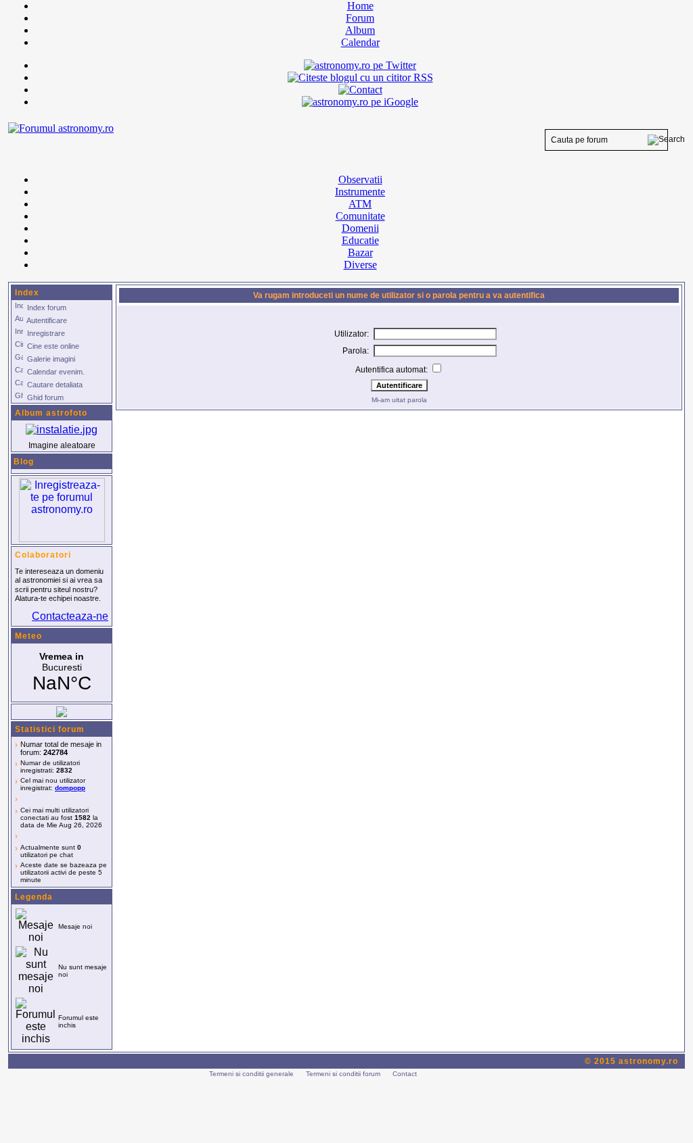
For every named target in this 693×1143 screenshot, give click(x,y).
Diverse (360, 264)
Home (360, 5)
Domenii (360, 228)
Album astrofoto (51, 413)
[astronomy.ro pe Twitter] (360, 64)
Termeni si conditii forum (343, 1073)
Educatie (360, 240)
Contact (405, 1073)
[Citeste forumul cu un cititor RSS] (360, 77)
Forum (360, 18)
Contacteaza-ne (70, 616)
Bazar (360, 252)
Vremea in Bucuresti (61, 672)
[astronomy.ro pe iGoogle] (360, 101)
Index (27, 292)
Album (360, 30)
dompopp (70, 788)
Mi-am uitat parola (399, 400)
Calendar (360, 42)
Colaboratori (43, 555)
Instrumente (360, 191)
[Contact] (360, 89)
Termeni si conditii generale (251, 1073)
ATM (360, 204)
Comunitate (360, 216)
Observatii (360, 179)
